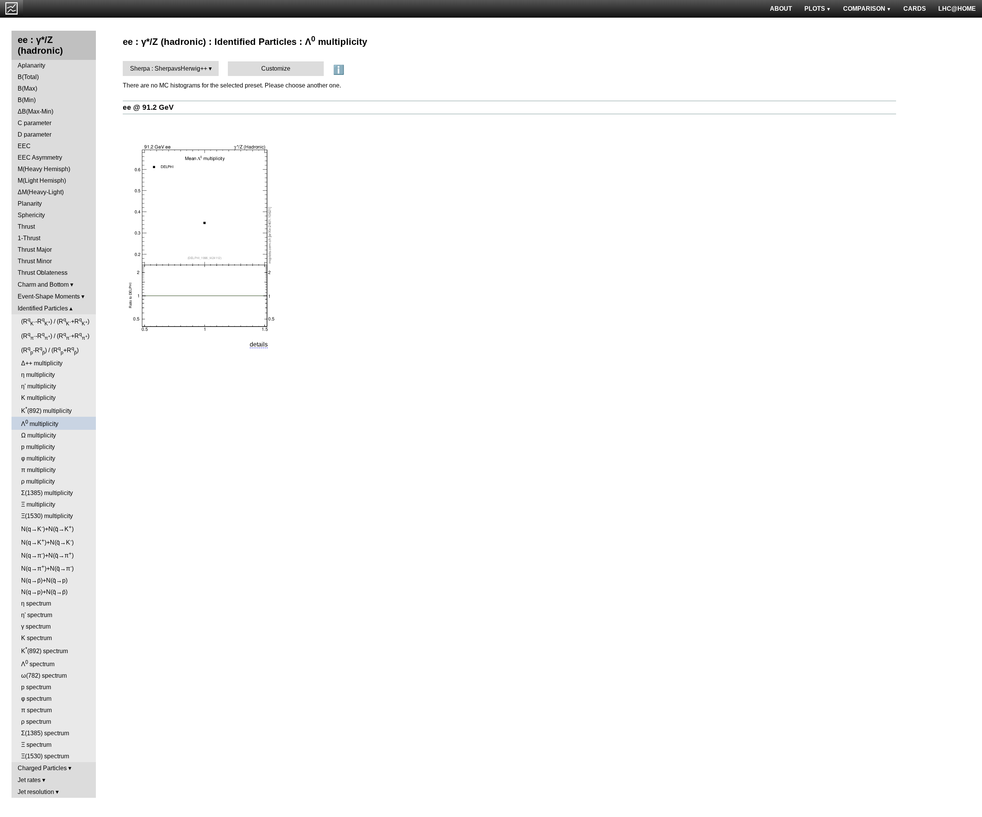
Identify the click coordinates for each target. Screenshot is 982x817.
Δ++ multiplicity (42, 363)
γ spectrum (36, 626)
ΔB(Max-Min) (35, 111)
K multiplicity (38, 397)
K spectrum (36, 638)
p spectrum (36, 687)
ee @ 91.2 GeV (148, 107)
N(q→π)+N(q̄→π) (47, 555)
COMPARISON (864, 8)
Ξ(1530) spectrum (45, 756)
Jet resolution (36, 792)
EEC (24, 146)
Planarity (30, 203)
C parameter (34, 123)
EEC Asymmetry (40, 157)
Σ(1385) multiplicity (47, 493)
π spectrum (36, 710)
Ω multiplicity (38, 435)
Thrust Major (35, 249)
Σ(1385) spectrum (45, 733)
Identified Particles (43, 308)
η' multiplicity (38, 386)
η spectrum (36, 603)
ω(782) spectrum (44, 675)
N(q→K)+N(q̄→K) (47, 528)
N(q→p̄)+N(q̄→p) (44, 580)
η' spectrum (36, 615)
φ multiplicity (38, 458)
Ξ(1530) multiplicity (47, 516)
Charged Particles (42, 768)
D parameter (34, 134)
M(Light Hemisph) (42, 180)
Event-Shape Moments (49, 296)
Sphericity (31, 215)
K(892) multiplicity (46, 410)
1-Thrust (29, 238)
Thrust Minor (35, 261)
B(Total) (28, 77)
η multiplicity (38, 374)
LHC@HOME (957, 8)
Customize (275, 68)
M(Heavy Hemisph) (44, 169)
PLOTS (814, 8)
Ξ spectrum (36, 744)
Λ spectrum (37, 663)
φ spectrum (36, 698)
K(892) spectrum (44, 650)
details (259, 344)
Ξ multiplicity (38, 504)
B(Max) (27, 88)
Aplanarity (31, 65)
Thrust (26, 226)
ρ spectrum (36, 721)
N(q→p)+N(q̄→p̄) (44, 592)
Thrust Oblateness (43, 272)
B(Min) (27, 100)
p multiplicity (38, 447)
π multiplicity (38, 470)
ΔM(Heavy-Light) (41, 192)
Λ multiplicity (39, 423)
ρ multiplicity (38, 481)
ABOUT (781, 8)
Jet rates (29, 780)
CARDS (914, 8)
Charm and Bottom (43, 284)
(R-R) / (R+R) (55, 322)
